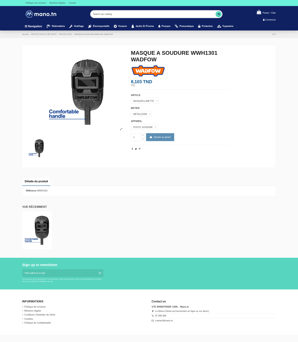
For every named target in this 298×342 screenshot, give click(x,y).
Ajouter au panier (162, 137)
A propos (28, 319)
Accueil (72, 3)
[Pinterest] (139, 149)
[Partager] (132, 149)
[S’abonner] (100, 273)
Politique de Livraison (36, 3)
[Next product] (275, 34)
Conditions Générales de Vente (39, 314)
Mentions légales (57, 3)
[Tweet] (136, 149)
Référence (31, 190)
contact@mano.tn (164, 320)
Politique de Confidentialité (37, 322)
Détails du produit (36, 181)
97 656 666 (160, 315)
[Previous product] (273, 34)
